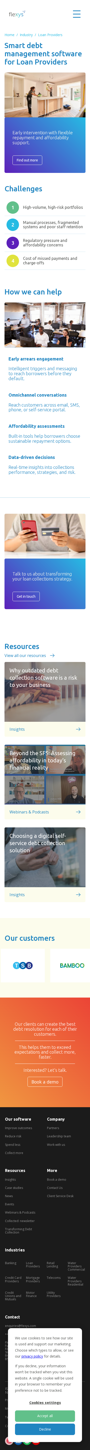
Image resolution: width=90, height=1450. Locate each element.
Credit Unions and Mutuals (13, 1296)
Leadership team (59, 1136)
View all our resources (25, 655)
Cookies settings (45, 1402)
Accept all (45, 1415)
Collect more (14, 1153)
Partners (53, 1128)
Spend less (12, 1144)
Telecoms (53, 1277)
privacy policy (32, 1356)
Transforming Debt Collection (18, 1231)
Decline (45, 1429)
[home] (17, 14)
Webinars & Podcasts (20, 1212)
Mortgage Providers (33, 1279)
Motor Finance (31, 1294)
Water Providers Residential (75, 1281)
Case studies (14, 1187)
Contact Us (54, 1187)
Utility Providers (53, 1294)
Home (9, 34)
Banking (10, 1263)
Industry (26, 34)
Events (9, 1204)
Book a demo (45, 1082)
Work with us (56, 1144)
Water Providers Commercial (76, 1266)
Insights (10, 1179)
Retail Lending (52, 1264)
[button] (76, 14)
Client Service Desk (60, 1196)
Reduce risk (13, 1136)
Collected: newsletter (20, 1221)
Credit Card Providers (13, 1279)
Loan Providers (50, 34)
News (9, 1196)
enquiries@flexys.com (20, 1325)
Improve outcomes (18, 1128)
